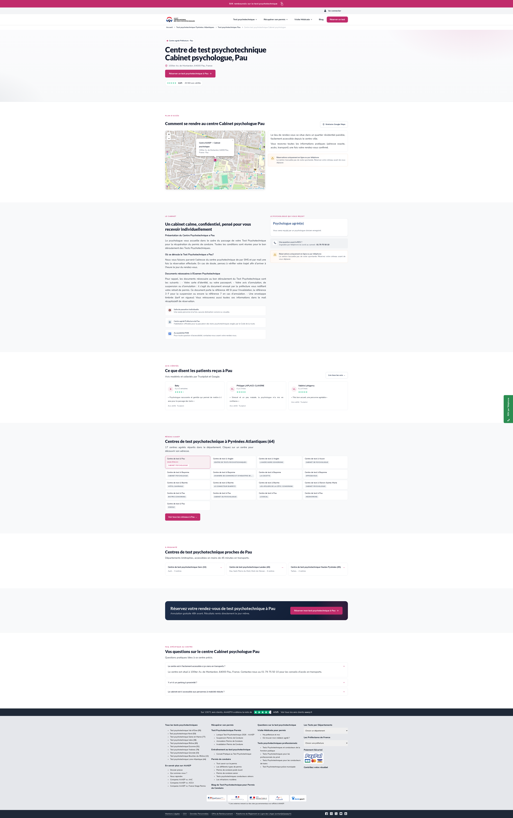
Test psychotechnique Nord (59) (183, 733)
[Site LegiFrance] (216, 798)
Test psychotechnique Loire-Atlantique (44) (188, 759)
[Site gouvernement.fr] (237, 798)
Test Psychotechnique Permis (226, 730)
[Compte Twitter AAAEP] (336, 814)
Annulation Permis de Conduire (229, 741)
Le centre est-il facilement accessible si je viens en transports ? (196, 666)
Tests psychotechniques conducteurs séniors (234, 776)
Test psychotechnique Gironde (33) (184, 753)
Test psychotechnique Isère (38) (183, 740)
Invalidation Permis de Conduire (229, 744)
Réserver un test (337, 19)
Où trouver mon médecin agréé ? (276, 738)
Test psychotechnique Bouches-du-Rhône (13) (189, 756)
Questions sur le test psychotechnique (277, 725)
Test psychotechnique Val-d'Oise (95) (185, 730)
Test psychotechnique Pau (229, 27)
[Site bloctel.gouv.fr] (298, 798)
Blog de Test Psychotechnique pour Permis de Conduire (233, 786)
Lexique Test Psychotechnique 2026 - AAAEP (235, 734)
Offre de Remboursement (222, 814)
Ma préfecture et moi (271, 734)
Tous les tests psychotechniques (181, 725)
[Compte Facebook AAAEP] (326, 814)
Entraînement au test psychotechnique (230, 749)
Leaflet (250, 188)
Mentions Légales (172, 814)
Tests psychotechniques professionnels (277, 743)
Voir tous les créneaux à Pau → (182, 517)
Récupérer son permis (222, 725)
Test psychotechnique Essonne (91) (184, 746)
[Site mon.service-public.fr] (258, 798)
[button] (215, 160)
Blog (321, 19)
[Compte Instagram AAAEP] (331, 814)
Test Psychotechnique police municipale (279, 766)
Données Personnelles (199, 814)
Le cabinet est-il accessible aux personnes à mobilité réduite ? (196, 691)
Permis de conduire (221, 759)
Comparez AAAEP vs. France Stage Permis (188, 786)
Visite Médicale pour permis (272, 730)
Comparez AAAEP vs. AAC (181, 779)
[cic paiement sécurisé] (326, 758)
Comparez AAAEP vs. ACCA (182, 783)
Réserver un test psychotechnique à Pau (188, 73)
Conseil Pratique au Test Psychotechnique (233, 754)
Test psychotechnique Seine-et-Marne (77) (187, 737)
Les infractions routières (226, 779)
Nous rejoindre (176, 776)
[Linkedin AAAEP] (346, 814)
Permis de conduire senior (227, 773)
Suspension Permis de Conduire (229, 738)
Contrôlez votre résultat (316, 767)
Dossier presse (176, 770)
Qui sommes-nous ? (178, 773)
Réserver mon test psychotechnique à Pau (314, 610)
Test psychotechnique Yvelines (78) (184, 749)
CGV (185, 814)
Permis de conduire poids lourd (229, 770)
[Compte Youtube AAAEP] (341, 814)
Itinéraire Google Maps (335, 124)
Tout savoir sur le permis (226, 763)
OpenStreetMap (259, 188)
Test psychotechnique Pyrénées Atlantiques (195, 27)
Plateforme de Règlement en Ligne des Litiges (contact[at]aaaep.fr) (263, 814)
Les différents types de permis (229, 766)
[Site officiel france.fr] (279, 798)
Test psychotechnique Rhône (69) (184, 743)
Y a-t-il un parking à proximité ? (182, 682)
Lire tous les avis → (336, 375)
